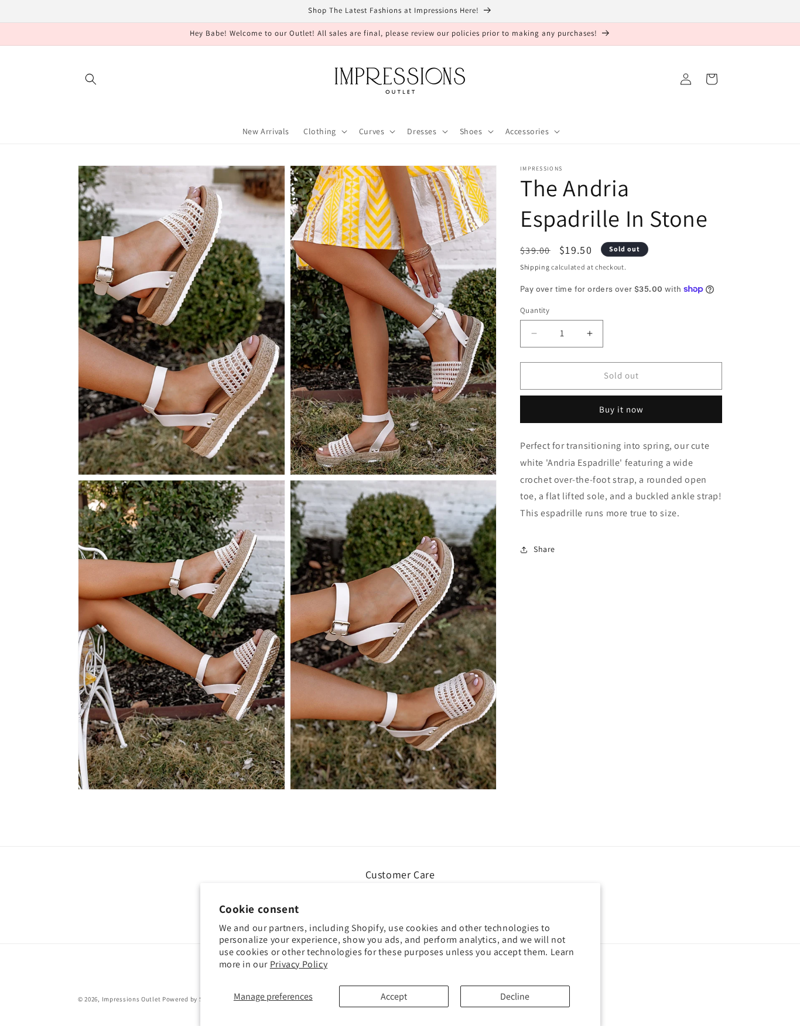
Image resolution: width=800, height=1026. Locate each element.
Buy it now (621, 409)
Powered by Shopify (192, 999)
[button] (91, 79)
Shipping (535, 267)
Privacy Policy (298, 964)
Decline (514, 996)
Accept (394, 996)
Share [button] (544, 549)
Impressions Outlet (131, 999)
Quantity (534, 310)
